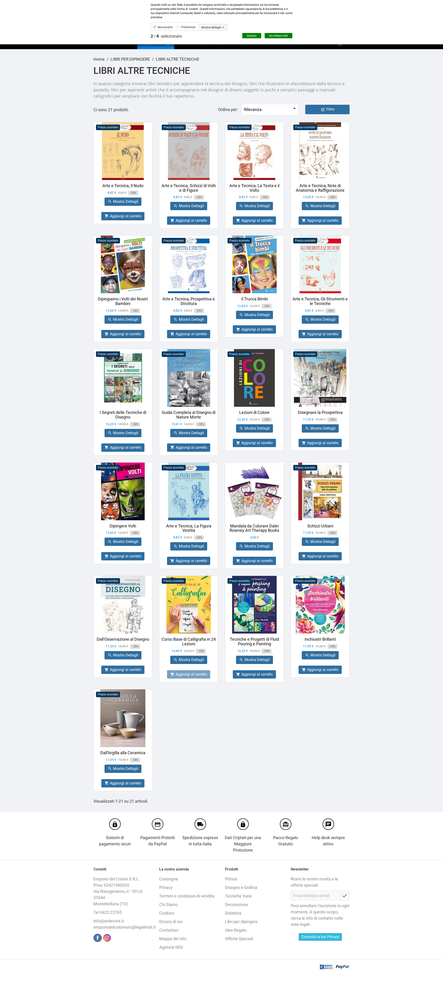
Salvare (252, 35)
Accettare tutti (278, 35)
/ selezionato (166, 36)
